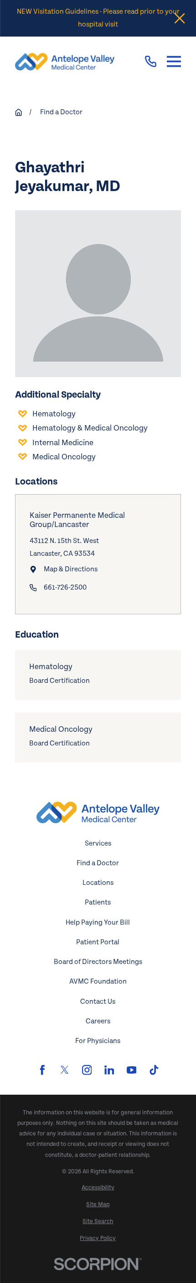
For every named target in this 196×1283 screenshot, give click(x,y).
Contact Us (97, 1002)
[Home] (64, 61)
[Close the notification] (180, 18)
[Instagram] (87, 1070)
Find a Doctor (98, 863)
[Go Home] (18, 112)
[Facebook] (42, 1070)
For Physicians (97, 1041)
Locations (98, 883)
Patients (98, 902)
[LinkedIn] (109, 1070)
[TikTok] (154, 1070)
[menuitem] (98, 1187)
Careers (98, 1021)
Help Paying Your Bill (98, 922)
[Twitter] (65, 1070)
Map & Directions (71, 569)
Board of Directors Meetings (98, 962)
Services (98, 843)
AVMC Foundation (98, 981)
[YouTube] (132, 1070)
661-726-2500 (65, 587)
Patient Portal (97, 942)
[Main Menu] (174, 61)
